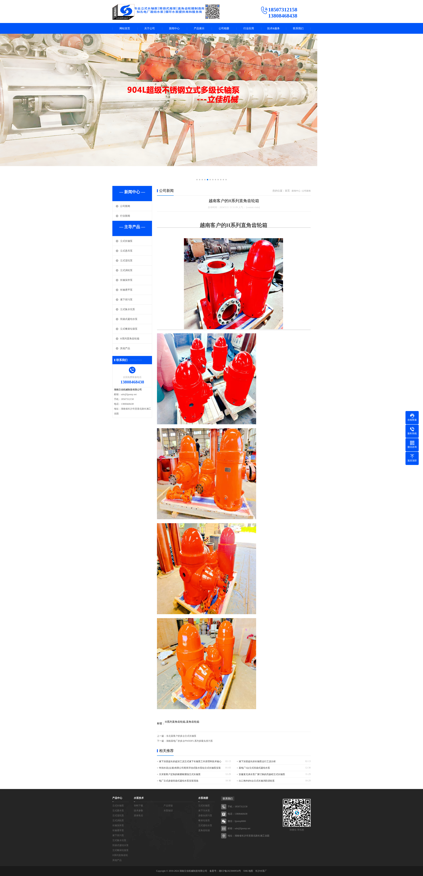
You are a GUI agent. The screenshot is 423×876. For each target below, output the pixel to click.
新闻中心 (174, 28)
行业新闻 (125, 216)
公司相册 (224, 28)
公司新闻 (125, 206)
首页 (287, 190)
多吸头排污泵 (205, 815)
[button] (197, 179)
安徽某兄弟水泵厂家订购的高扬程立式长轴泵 (262, 774)
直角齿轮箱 (204, 830)
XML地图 (248, 871)
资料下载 (138, 805)
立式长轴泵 (126, 241)
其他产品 (125, 348)
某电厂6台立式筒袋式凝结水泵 (254, 768)
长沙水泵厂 (261, 871)
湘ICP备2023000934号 (230, 871)
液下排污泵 (126, 299)
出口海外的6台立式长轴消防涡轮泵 (257, 781)
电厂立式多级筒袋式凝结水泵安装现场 (178, 781)
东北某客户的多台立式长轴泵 (181, 736)
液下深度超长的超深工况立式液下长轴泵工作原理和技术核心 (190, 761)
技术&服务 (273, 28)
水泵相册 (203, 798)
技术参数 (138, 810)
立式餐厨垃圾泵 (128, 329)
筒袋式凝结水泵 (128, 319)
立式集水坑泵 (127, 309)
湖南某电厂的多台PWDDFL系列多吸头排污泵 (189, 741)
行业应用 (248, 28)
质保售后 (138, 815)
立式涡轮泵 (126, 270)
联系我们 (298, 28)
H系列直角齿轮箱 (129, 338)
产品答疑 (168, 805)
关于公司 (149, 28)
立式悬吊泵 (126, 250)
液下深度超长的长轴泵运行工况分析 (257, 761)
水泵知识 (168, 810)
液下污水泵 (204, 810)
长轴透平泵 (126, 289)
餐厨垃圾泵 (204, 820)
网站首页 (124, 28)
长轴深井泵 (126, 280)
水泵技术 (139, 798)
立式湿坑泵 (126, 260)
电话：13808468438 (237, 814)
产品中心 (117, 798)
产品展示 (199, 28)
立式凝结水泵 (205, 825)
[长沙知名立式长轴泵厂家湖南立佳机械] (166, 12)
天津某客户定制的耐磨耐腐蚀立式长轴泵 (180, 774)
